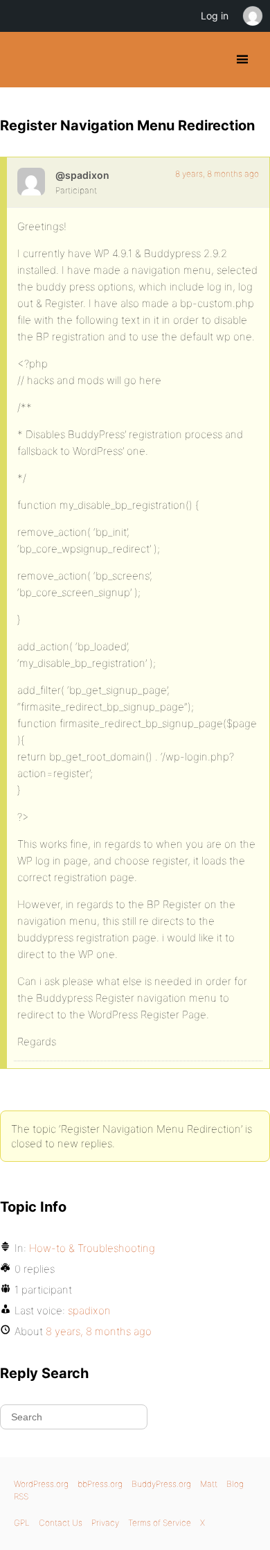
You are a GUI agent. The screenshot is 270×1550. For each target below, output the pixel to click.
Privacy (105, 1522)
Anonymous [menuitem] (252, 16)
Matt (208, 1484)
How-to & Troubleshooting (92, 1248)
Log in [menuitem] (214, 15)
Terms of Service (159, 1522)
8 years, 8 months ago (217, 173)
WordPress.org (41, 1484)
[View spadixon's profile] (31, 181)
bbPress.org (100, 1484)
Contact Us (60, 1522)
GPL (22, 1522)
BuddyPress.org (22, 59)
